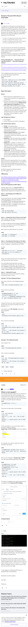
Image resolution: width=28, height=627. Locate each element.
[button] (1, 3)
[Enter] (2, 6)
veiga (4, 531)
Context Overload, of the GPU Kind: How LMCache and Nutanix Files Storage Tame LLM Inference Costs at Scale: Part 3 (14, 598)
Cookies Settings (14, 624)
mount (11, 367)
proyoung (5, 23)
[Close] (26, 615)
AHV (7, 367)
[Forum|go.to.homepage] (9, 3)
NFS (3, 367)
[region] (14, 620)
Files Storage (5, 10)
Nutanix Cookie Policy (10, 621)
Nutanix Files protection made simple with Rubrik (13, 603)
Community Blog (5, 601)
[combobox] (14, 6)
